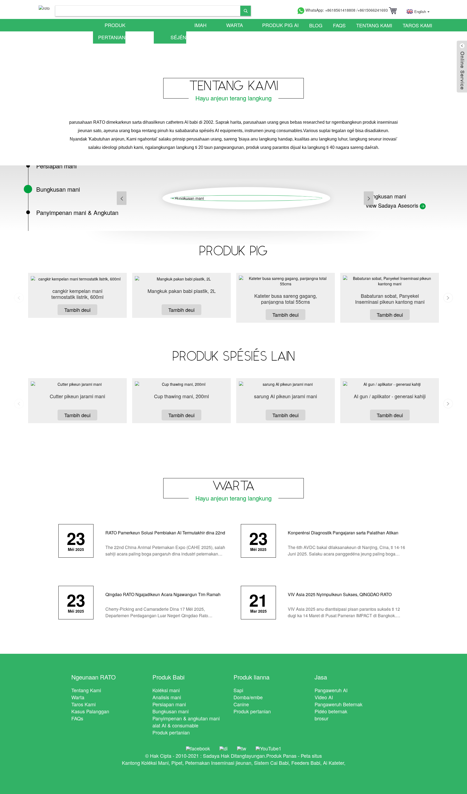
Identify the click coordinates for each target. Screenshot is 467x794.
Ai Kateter (333, 762)
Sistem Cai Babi (271, 762)
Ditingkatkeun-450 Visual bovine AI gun (77, 399)
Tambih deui (77, 309)
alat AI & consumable (175, 725)
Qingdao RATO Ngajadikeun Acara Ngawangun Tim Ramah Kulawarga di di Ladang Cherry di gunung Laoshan (163, 597)
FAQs (339, 25)
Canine (241, 704)
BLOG (315, 25)
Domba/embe (248, 697)
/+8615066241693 (372, 10)
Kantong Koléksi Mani (145, 762)
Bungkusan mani (170, 711)
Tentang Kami (374, 25)
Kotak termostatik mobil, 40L (181, 291)
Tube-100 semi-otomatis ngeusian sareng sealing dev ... (285, 299)
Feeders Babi (305, 762)
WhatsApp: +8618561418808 (330, 10)
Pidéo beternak (331, 711)
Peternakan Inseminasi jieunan (218, 762)
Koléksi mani (166, 690)
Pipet (176, 762)
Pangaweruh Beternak (338, 704)
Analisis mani (166, 697)
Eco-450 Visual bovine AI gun (182, 396)
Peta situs (311, 755)
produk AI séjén (172, 31)
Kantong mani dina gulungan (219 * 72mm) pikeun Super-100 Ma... (389, 299)
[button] (121, 198)
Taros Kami (417, 25)
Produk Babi (168, 677)
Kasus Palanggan (90, 711)
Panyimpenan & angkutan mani (186, 718)
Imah (200, 24)
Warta (234, 24)
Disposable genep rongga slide (389, 396)
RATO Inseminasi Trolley (77, 291)
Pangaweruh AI (331, 690)
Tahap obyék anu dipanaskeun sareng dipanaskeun (286, 399)
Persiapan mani (169, 704)
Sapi (238, 690)
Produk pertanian (111, 31)
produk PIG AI (280, 24)
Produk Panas (281, 755)
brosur (321, 718)
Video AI (324, 697)
